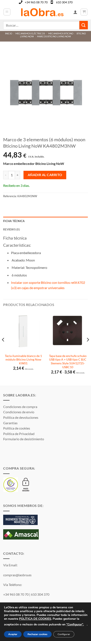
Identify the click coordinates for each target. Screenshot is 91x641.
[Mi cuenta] (75, 12)
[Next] (87, 348)
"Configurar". (75, 624)
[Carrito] (84, 12)
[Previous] (3, 348)
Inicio (8, 33)
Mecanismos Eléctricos (30, 33)
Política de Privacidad (18, 434)
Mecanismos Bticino (60, 33)
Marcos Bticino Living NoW (54, 36)
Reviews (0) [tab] (11, 229)
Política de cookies (16, 428)
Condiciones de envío (18, 412)
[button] (7, 12)
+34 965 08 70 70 (36, 2)
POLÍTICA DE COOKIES (35, 619)
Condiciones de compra (20, 407)
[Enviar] (83, 25)
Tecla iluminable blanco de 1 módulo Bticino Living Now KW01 (23, 359)
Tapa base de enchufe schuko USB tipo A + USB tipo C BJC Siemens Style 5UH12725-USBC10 (68, 361)
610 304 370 (64, 2)
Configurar (64, 634)
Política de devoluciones (20, 417)
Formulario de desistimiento (23, 439)
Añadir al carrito (45, 175)
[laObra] (42, 12)
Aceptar (12, 634)
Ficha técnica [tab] (14, 221)
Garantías (10, 423)
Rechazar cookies (37, 634)
